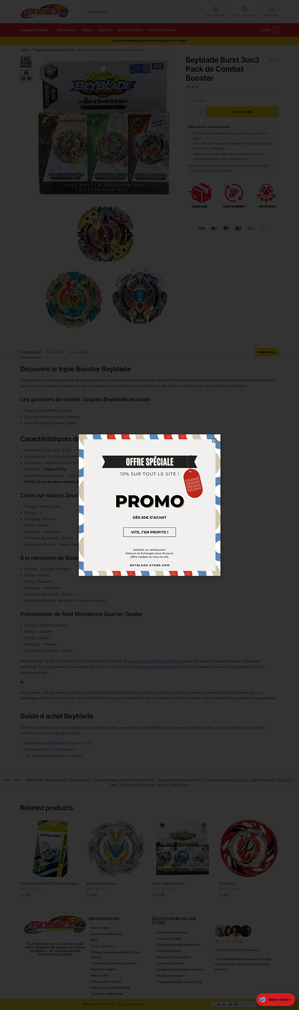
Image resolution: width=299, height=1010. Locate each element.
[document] (149, 505)
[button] (214, 440)
